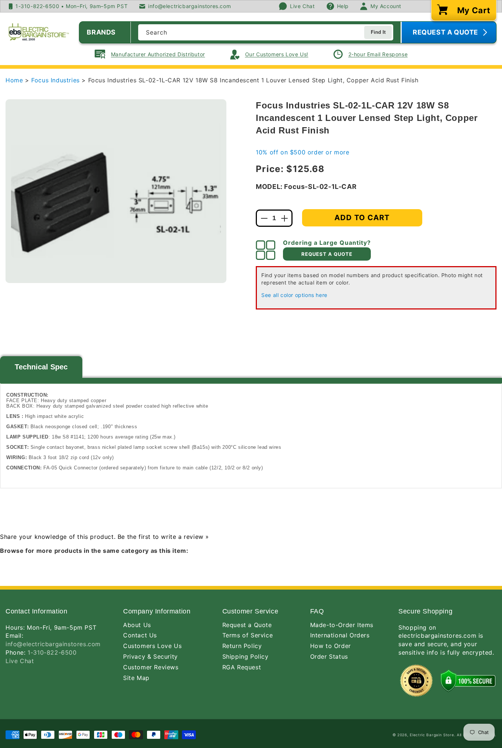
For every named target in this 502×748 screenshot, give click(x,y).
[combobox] (265, 32)
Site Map (136, 677)
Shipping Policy (245, 656)
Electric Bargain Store (432, 735)
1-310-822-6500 (52, 652)
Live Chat (20, 661)
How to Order (330, 645)
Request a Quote (247, 625)
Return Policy (242, 645)
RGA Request (241, 667)
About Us (137, 625)
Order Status (329, 656)
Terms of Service (247, 635)
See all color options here (294, 295)
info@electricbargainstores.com (53, 644)
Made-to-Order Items (341, 625)
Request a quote (326, 254)
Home (14, 80)
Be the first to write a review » (163, 536)
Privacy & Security (150, 656)
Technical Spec (41, 367)
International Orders (340, 635)
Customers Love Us (152, 645)
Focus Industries (56, 80)
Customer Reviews (151, 667)
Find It (378, 32)
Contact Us (140, 635)
